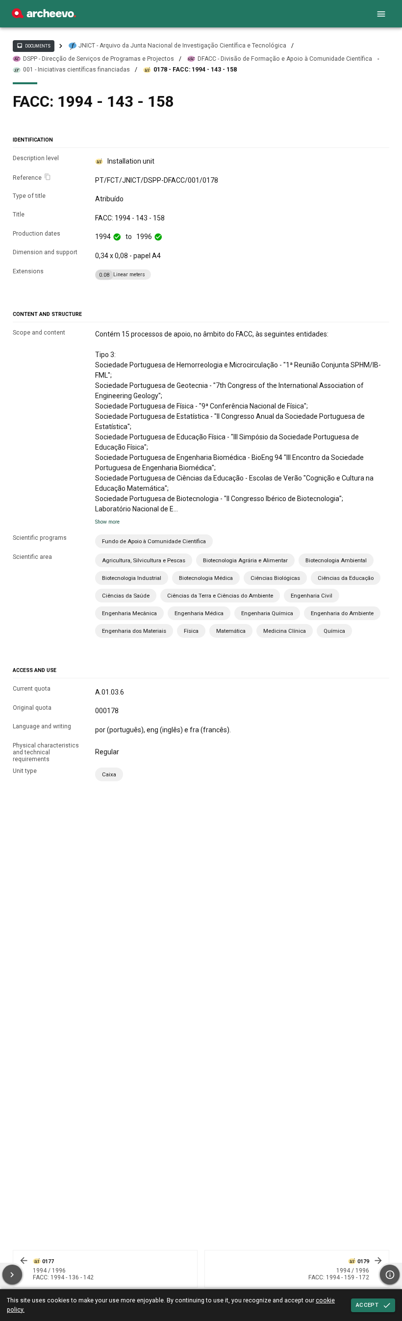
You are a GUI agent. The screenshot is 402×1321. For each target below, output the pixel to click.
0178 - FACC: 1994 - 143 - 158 (195, 69)
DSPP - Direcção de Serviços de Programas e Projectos (98, 58)
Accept (367, 1304)
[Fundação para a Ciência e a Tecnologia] (44, 16)
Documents (33, 45)
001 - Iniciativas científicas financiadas (76, 69)
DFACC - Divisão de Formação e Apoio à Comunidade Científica (285, 58)
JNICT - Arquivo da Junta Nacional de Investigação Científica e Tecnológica (182, 45)
